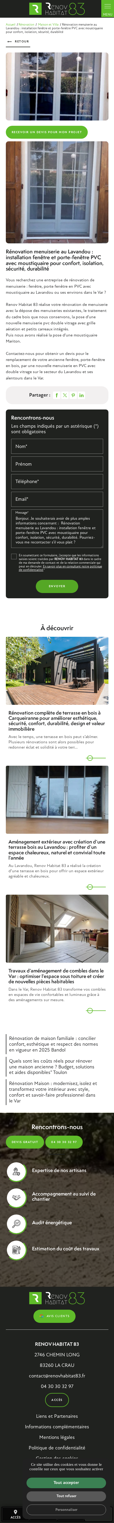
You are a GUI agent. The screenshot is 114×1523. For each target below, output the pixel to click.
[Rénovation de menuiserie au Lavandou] (57, 86)
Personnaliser (66, 1509)
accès (15, 1514)
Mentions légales (57, 1437)
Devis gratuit (25, 1142)
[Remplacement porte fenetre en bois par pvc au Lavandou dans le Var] (57, 192)
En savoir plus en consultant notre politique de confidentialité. (60, 568)
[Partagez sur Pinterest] (73, 395)
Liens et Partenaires (57, 1416)
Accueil (10, 24)
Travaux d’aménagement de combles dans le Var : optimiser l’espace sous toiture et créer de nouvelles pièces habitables (56, 976)
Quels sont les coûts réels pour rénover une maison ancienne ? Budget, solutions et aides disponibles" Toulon (51, 1067)
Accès (57, 1400)
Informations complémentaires (57, 1427)
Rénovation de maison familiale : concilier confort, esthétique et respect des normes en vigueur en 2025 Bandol (53, 1044)
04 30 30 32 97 (64, 1142)
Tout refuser (66, 1496)
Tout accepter (66, 1482)
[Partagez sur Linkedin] (81, 395)
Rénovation (26, 24)
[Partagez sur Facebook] (56, 395)
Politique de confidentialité (57, 1448)
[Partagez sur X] (65, 395)
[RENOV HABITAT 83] (57, 9)
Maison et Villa (48, 24)
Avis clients (58, 1316)
